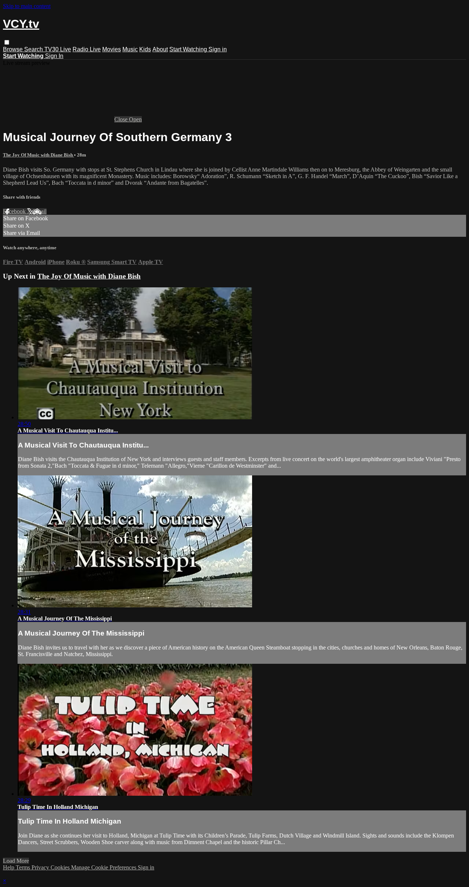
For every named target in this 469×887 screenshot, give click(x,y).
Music (130, 49)
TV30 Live (57, 49)
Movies (111, 49)
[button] (6, 42)
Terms (24, 867)
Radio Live (87, 49)
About (160, 49)
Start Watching (188, 49)
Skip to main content (27, 6)
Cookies (61, 867)
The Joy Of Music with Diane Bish (38, 155)
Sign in (217, 49)
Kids (145, 49)
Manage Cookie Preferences (104, 867)
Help (9, 867)
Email (40, 211)
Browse (13, 49)
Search (34, 49)
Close (121, 119)
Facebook (15, 211)
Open (135, 119)
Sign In (54, 56)
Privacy (41, 867)
